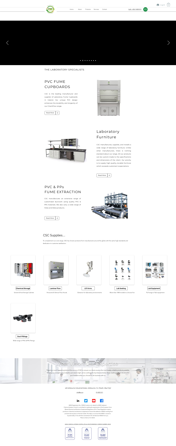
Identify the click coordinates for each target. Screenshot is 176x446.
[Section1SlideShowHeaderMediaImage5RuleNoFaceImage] (91, 60)
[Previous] (7, 43)
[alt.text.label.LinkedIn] (78, 400)
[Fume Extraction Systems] (84, 60)
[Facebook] (101, 400)
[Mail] (145, 9)
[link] (168, 4)
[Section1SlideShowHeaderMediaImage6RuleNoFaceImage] (93, 60)
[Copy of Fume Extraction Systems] (80, 60)
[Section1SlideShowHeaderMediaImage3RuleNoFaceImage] (82, 60)
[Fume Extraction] (95, 60)
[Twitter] (86, 400)
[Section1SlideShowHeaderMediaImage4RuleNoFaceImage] (89, 60)
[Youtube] (93, 400)
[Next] (169, 43)
